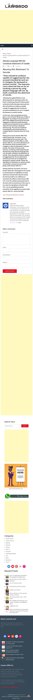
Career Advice (9, 538)
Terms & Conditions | (25, 696)
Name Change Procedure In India (14, 654)
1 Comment (18, 66)
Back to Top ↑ (16, 698)
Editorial (8, 543)
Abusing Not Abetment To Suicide (15, 194)
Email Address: (6, 254)
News (8, 53)
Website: (5, 262)
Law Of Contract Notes (16, 583)
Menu (2, 45)
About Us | (4, 696)
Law (7, 555)
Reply (19, 222)
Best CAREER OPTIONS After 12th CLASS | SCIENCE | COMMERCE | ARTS (18, 602)
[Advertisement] (16, 26)
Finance (8, 547)
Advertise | (10, 696)
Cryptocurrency (10, 540)
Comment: (5, 232)
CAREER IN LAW (14, 606)
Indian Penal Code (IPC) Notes (17, 586)
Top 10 (7, 562)
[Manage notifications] (28, 696)
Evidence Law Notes (15, 590)
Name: (4, 247)
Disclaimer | (17, 696)
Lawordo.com (11, 694)
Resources (8, 560)
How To (8, 549)
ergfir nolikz (13, 203)
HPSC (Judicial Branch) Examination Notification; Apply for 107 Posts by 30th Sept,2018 (19, 611)
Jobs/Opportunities (11, 553)
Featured (8, 545)
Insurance (8, 551)
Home (4, 53)
